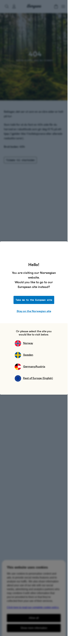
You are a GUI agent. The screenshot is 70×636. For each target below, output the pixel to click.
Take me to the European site (34, 299)
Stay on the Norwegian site (34, 311)
